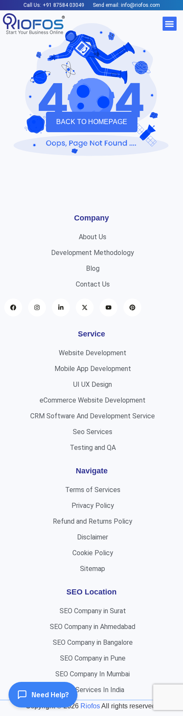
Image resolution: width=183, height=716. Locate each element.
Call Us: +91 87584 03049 (53, 5)
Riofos (90, 706)
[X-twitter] (85, 307)
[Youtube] (108, 307)
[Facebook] (13, 307)
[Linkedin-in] (61, 307)
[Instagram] (37, 307)
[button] (169, 23)
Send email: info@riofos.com (126, 5)
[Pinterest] (132, 307)
